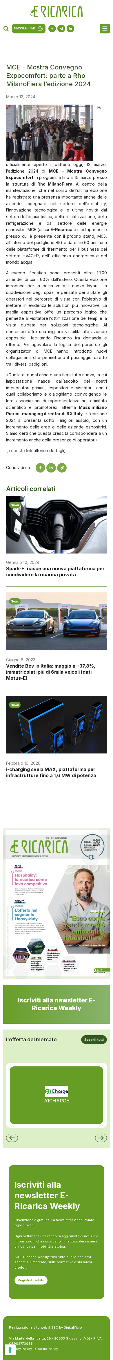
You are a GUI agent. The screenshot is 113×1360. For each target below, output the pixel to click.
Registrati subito (31, 1280)
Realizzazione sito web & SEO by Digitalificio (45, 1327)
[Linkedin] (51, 468)
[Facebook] (40, 468)
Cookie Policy (46, 1349)
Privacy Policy (20, 1349)
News (15, 505)
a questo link (20, 450)
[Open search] (6, 28)
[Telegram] (62, 468)
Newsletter (24, 28)
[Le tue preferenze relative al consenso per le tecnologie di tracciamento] (10, 1349)
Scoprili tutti (94, 1040)
